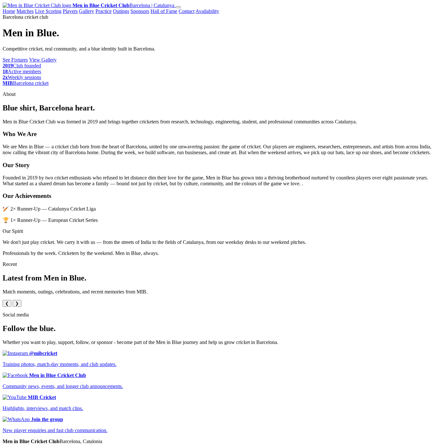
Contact (186, 11)
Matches (25, 11)
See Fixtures (15, 60)
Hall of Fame (163, 11)
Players (70, 11)
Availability (207, 11)
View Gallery (43, 60)
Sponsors (139, 11)
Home (9, 11)
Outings (121, 11)
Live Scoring (48, 11)
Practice (103, 11)
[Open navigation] (178, 7)
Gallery (86, 11)
